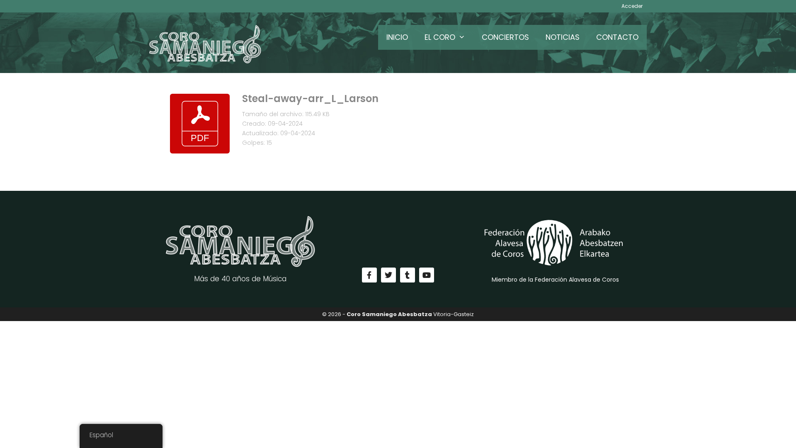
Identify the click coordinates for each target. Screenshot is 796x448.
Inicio (397, 37)
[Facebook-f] (369, 275)
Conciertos (505, 37)
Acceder (632, 6)
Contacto (617, 37)
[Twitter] (388, 275)
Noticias (563, 37)
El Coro (440, 37)
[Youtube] (426, 275)
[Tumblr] (407, 275)
